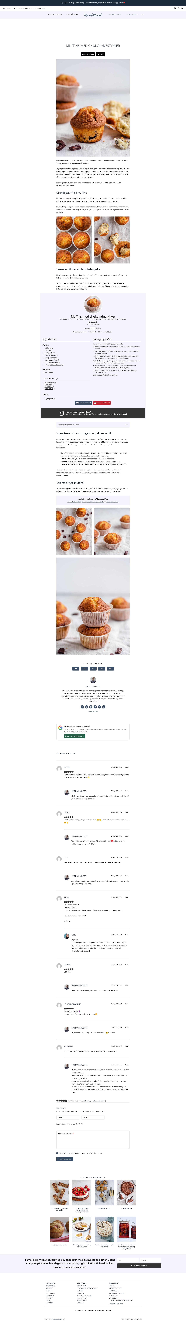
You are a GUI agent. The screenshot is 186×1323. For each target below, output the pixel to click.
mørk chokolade (55, 365)
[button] (89, 322)
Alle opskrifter (55, 15)
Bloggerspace (57, 1319)
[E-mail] (110, 669)
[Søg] (142, 15)
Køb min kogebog (39, 8)
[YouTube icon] (99, 706)
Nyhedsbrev (27, 8)
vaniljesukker (54, 362)
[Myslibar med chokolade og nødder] (59, 1192)
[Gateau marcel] (126, 1192)
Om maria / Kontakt (117, 1293)
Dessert (49, 1298)
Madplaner (131, 15)
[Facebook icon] (82, 706)
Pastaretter (82, 1298)
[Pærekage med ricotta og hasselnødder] (81, 1229)
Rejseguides (114, 1291)
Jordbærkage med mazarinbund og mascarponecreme (81, 1210)
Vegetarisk (50, 1293)
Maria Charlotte (79, 791)
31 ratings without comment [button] (94, 1101)
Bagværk (49, 1303)
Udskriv (101, 54)
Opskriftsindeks (115, 1288)
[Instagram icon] (90, 706)
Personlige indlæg (84, 1296)
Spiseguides (82, 1300)
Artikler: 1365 (93, 711)
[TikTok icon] (103, 706)
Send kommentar (65, 1159)
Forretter (81, 1293)
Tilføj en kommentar (66, 1133)
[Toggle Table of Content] (125, 424)
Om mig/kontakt (7, 8)
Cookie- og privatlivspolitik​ (120, 1300)
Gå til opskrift (89, 54)
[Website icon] (86, 706)
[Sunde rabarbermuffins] (59, 1229)
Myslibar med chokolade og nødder (59, 1209)
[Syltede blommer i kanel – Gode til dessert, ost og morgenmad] (126, 1229)
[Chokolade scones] (104, 1192)
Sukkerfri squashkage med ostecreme (104, 1246)
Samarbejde (114, 1298)
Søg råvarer (72, 15)
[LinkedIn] (101, 669)
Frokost (49, 1288)
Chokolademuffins (74, 502)
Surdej (48, 1300)
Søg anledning (114, 15)
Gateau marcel (126, 1208)
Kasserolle (49, 387)
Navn (60, 1117)
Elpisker (48, 385)
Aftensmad (50, 1296)
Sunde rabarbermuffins (59, 1245)
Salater (49, 1291)
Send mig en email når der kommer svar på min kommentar (81, 1153)
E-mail (86, 1117)
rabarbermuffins (112, 502)
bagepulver (53, 360)
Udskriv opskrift (85, 403)
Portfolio (18, 8)
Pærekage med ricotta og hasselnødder (82, 1246)
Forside (112, 1286)
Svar (127, 767)
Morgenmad (51, 1286)
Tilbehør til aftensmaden (87, 1288)
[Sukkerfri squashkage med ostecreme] (104, 1229)
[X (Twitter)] (84, 669)
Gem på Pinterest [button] (103, 403)
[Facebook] (178, 8)
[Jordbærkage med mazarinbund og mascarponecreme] (81, 1192)
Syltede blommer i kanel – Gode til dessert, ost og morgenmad (127, 1247)
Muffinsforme (50, 382)
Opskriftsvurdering (63, 1124)
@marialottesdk (120, 414)
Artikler (80, 1303)
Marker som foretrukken (74, 736)
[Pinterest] (182, 8)
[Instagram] (175, 8)
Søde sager (81, 1286)
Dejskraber (49, 389)
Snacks (80, 1291)
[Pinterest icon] (95, 706)
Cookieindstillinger (116, 1303)
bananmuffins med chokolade (93, 502)
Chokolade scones (104, 1208)
